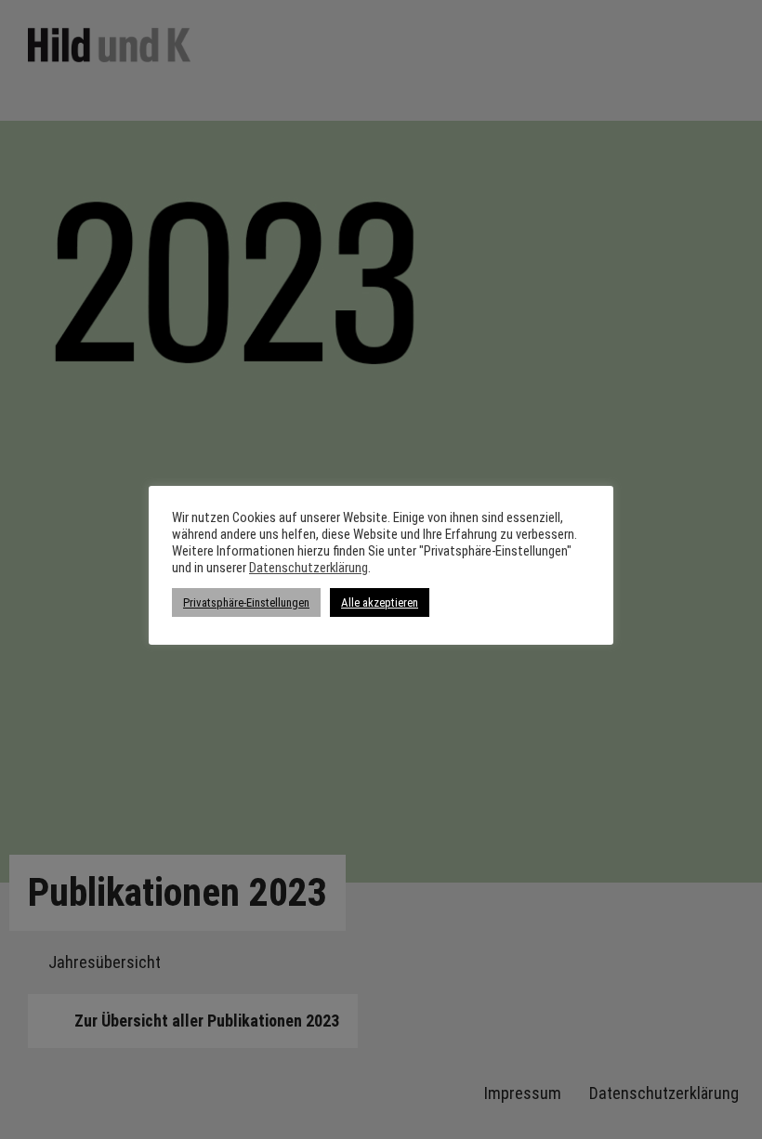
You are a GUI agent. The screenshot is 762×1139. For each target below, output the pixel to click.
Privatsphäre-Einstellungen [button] (246, 602)
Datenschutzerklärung (308, 567)
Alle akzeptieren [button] (379, 602)
